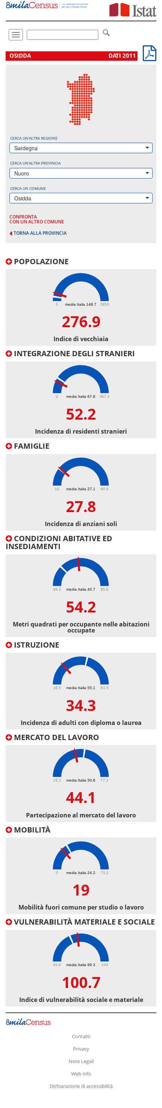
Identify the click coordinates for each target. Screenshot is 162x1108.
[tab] (81, 301)
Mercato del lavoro (55, 737)
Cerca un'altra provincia (35, 163)
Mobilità (31, 830)
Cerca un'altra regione (34, 138)
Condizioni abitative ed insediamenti (59, 542)
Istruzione (35, 645)
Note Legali (81, 1061)
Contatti (81, 1036)
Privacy (81, 1048)
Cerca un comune (28, 188)
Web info (81, 1073)
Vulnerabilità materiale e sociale (83, 922)
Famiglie (30, 446)
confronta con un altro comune (36, 219)
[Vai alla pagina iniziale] (47, 4)
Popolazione (40, 261)
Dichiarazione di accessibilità (81, 1086)
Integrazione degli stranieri (73, 353)
